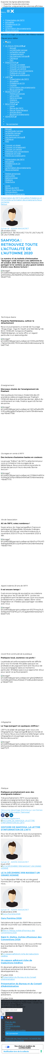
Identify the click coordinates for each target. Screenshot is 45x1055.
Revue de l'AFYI (16, 108)
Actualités (9, 22)
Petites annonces (17, 94)
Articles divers (16, 112)
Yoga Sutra (14, 102)
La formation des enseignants (18, 29)
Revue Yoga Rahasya (19, 110)
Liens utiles (14, 96)
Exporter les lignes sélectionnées (15, 2)
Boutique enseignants (19, 114)
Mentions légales (12, 1026)
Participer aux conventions (21, 71)
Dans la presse (16, 98)
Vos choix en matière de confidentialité (24, 1047)
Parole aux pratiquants (20, 75)
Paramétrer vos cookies (15, 1030)
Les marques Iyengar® (19, 56)
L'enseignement (17, 54)
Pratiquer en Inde (17, 73)
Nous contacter (12, 31)
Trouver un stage (17, 65)
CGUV (7, 1028)
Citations (13, 100)
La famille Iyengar (17, 52)
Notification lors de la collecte (16, 1051)
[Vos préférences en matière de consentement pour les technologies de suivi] (41, 1051)
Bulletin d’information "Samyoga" (15, 812)
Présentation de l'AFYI (14, 20)
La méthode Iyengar (18, 50)
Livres (12, 106)
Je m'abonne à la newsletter (13, 1007)
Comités (8, 26)
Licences (9, 1024)
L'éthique (14, 58)
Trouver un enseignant (20, 67)
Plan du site (10, 1022)
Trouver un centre (18, 69)
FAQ (11, 60)
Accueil (13, 48)
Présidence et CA (12, 24)
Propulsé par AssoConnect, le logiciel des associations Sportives (23, 1039)
